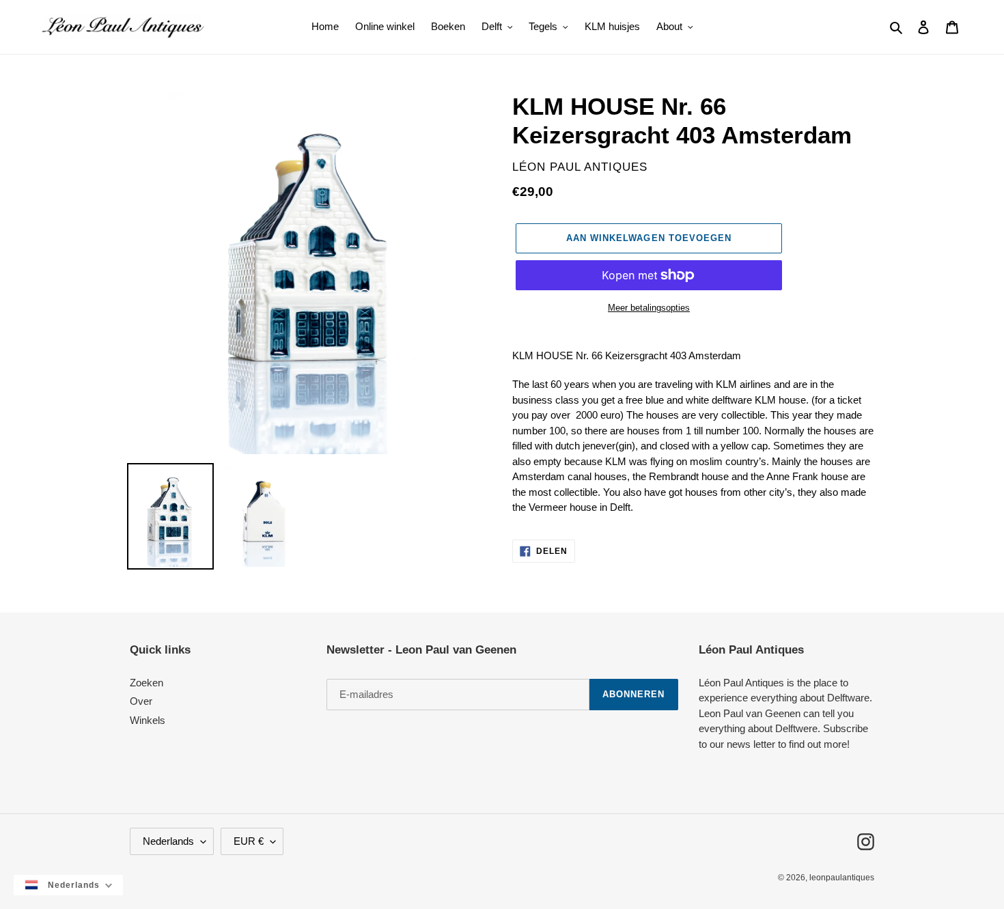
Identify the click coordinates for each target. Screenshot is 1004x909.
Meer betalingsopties (649, 308)
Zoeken (146, 682)
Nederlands (168, 841)
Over (141, 701)
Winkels (147, 720)
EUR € (249, 841)
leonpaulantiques (841, 877)
